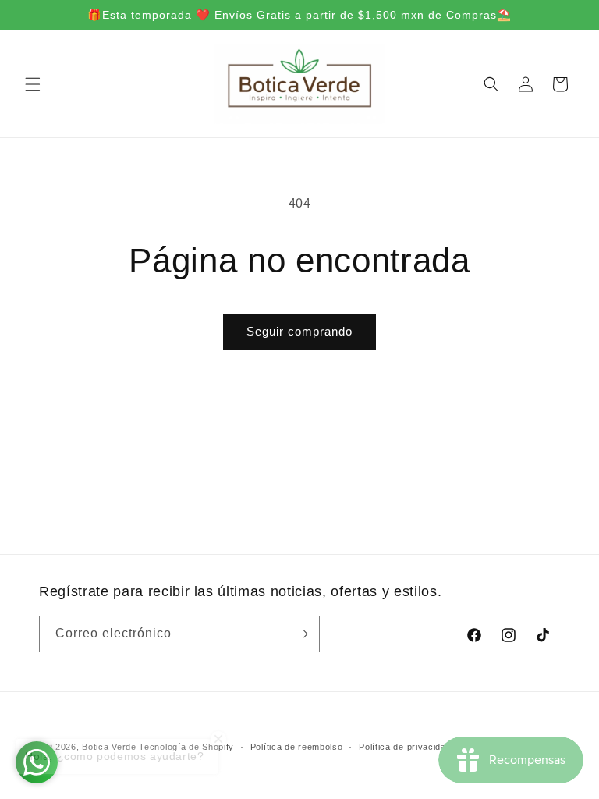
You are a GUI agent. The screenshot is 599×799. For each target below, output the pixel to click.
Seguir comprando (299, 331)
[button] (33, 84)
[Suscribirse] (302, 634)
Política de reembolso (296, 746)
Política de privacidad (405, 746)
